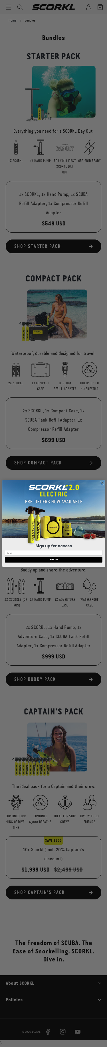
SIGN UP (53, 559)
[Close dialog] (102, 483)
